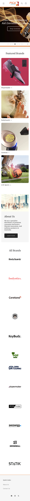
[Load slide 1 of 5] (11, 44)
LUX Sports (5, 185)
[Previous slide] (8, 44)
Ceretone (4, 152)
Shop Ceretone (15, 29)
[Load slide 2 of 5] (13, 44)
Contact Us (6, 488)
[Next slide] (22, 44)
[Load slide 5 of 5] (19, 44)
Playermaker (5, 88)
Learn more (11, 235)
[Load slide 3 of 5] (15, 44)
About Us (6, 484)
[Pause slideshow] (28, 44)
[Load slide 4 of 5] (17, 44)
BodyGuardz (5, 120)
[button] (4, 3)
